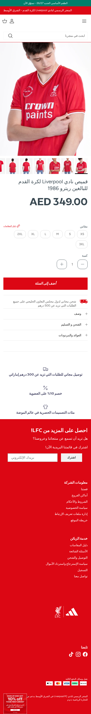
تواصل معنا (81, 576)
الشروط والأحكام (77, 501)
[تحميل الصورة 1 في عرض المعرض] (45, 99)
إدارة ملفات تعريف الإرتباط (71, 514)
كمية (85, 255)
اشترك (71, 457)
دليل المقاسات (79, 545)
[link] (15, 703)
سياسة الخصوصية (77, 508)
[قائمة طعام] (84, 21)
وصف (77, 313)
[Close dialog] (27, 696)
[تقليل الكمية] (82, 264)
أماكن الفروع (80, 495)
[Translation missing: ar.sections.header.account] (14, 21)
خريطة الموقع (79, 520)
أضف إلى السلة (45, 283)
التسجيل (82, 570)
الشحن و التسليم (71, 324)
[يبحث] (10, 35)
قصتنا (84, 489)
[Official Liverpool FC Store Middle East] (45, 20)
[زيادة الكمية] (62, 264)
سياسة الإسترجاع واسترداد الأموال (67, 564)
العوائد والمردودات (70, 335)
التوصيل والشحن (77, 557)
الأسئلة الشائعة (78, 551)
